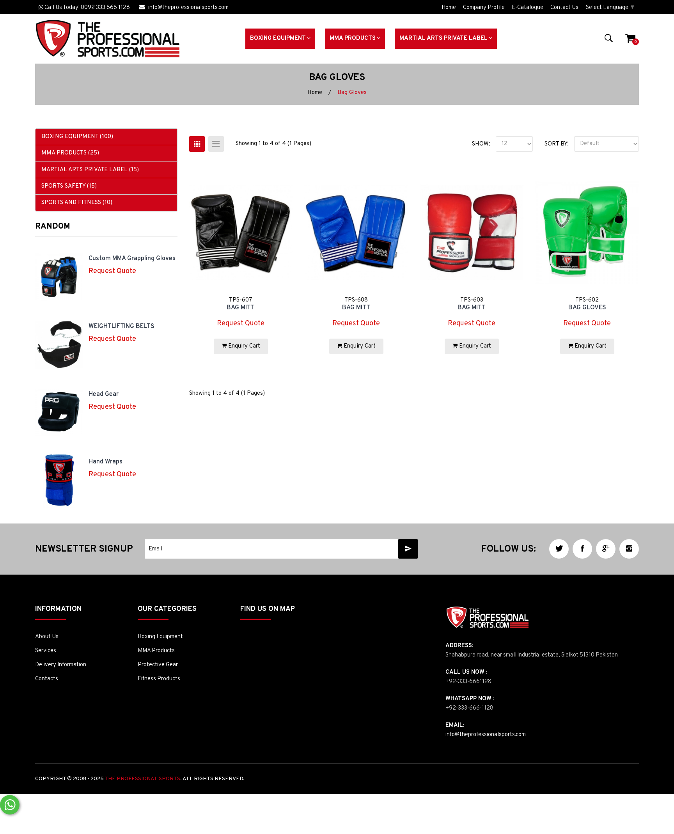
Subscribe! (408, 549)
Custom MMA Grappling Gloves (132, 258)
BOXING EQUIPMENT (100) (77, 136)
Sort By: (557, 144)
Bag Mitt (241, 307)
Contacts (46, 679)
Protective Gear (158, 665)
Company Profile (484, 7)
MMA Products (156, 651)
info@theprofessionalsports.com (187, 7)
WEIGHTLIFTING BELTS (121, 326)
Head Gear (104, 394)
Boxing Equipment (160, 637)
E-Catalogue (527, 7)
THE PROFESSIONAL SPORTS (142, 778)
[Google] (605, 549)
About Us (47, 637)
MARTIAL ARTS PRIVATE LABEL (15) (90, 170)
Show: (481, 144)
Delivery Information (60, 665)
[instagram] (629, 549)
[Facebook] (582, 549)
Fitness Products (159, 679)
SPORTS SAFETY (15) (69, 186)
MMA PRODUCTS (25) (70, 153)
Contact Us (564, 7)
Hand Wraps (105, 461)
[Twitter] (559, 549)
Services (45, 651)
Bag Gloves (352, 92)
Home (449, 7)
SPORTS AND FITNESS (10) (76, 202)
